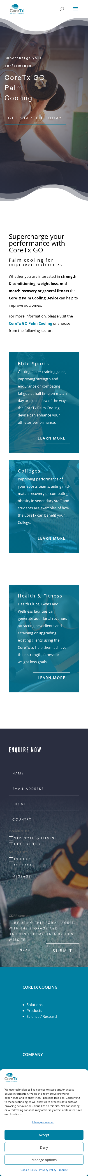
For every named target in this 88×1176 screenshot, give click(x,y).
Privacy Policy (47, 1170)
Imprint (62, 1170)
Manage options (44, 1159)
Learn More (51, 438)
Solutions (35, 1004)
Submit (63, 950)
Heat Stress (27, 844)
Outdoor (24, 865)
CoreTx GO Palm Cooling (30, 323)
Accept (44, 1135)
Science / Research (42, 1016)
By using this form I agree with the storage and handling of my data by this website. (41, 931)
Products (34, 1010)
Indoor (22, 859)
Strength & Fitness (35, 838)
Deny (44, 1147)
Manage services (43, 1122)
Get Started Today (35, 117)
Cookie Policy (29, 1170)
